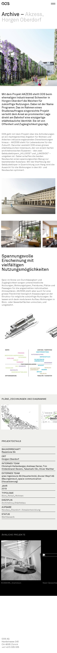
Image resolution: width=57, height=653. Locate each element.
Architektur (7, 503)
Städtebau (20, 503)
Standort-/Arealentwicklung (25, 510)
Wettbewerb (8, 517)
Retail (11, 496)
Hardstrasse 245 (10, 642)
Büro (4, 496)
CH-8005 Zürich (10, 644)
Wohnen (19, 496)
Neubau (6, 510)
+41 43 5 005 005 (10, 647)
